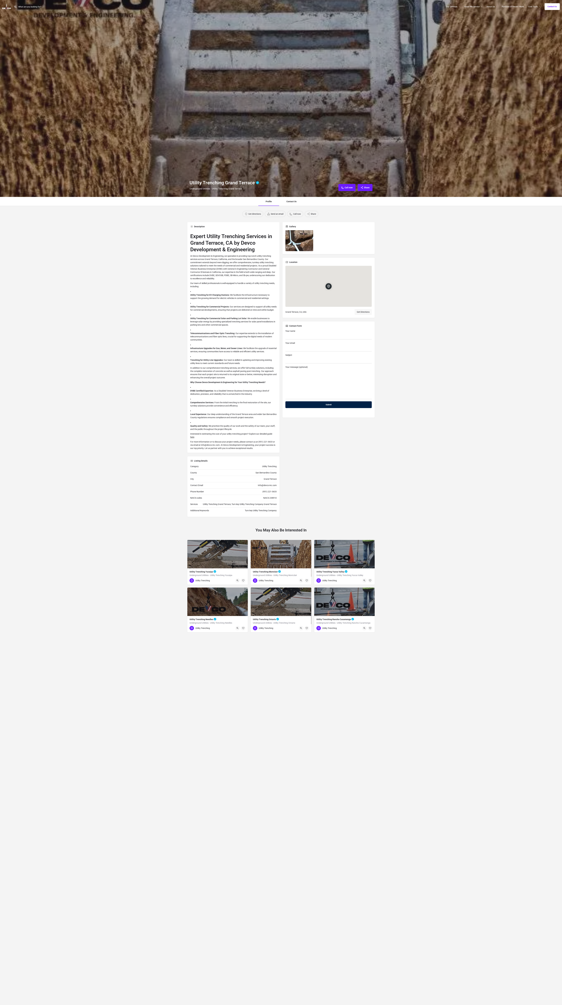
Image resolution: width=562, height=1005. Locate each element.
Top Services (451, 6)
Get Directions (363, 312)
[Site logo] (7, 6)
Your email (290, 343)
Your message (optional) (296, 367)
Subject (288, 355)
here (192, 437)
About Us (490, 6)
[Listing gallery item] (299, 240)
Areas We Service (472, 6)
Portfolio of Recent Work (513, 6)
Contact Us (552, 6)
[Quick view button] (237, 580)
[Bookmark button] (243, 580)
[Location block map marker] (328, 286)
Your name (290, 331)
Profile (269, 201)
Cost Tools (533, 6)
